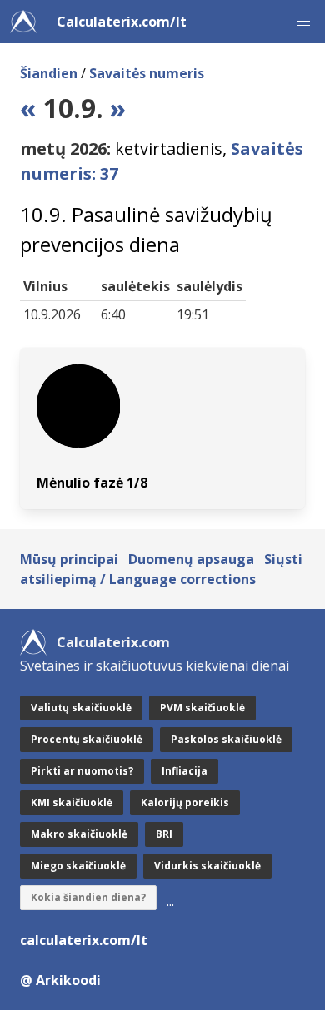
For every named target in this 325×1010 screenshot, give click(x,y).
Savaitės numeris (146, 73)
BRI (164, 834)
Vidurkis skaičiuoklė (207, 866)
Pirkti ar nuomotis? (82, 771)
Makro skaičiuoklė (79, 834)
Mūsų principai (69, 559)
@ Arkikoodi (60, 980)
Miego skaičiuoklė (78, 866)
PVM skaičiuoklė (202, 708)
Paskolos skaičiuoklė (226, 739)
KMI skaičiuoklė (71, 802)
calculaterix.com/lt (84, 940)
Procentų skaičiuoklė (86, 739)
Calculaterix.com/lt (122, 21)
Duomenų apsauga (191, 559)
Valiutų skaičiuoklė (81, 708)
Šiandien (49, 73)
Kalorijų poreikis (185, 802)
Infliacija (185, 771)
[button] (303, 21)
